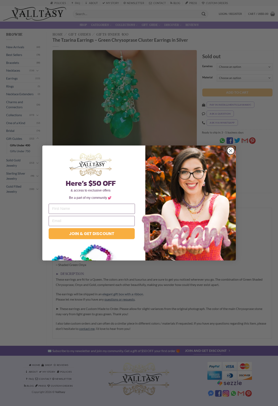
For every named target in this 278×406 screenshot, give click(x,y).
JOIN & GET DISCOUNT (91, 233)
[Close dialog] (230, 150)
